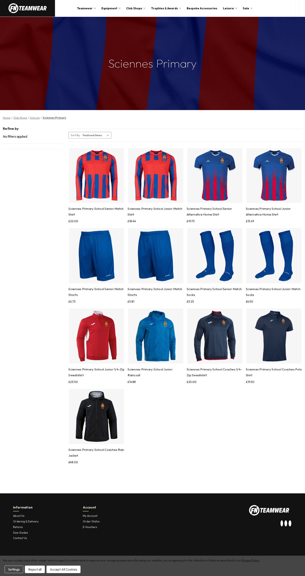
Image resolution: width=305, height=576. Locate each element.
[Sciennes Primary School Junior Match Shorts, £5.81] (155, 255)
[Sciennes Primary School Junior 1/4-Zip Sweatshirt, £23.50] (96, 336)
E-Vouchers (90, 527)
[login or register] (297, 8)
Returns (18, 527)
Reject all (34, 569)
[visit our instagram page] (282, 523)
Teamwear (85, 8)
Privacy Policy (250, 560)
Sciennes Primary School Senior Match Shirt (95, 211)
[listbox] (96, 135)
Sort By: (76, 135)
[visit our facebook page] (290, 523)
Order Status (91, 521)
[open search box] (292, 8)
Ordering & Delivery (26, 521)
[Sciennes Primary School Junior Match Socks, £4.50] (273, 255)
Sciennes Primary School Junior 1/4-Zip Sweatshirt (96, 372)
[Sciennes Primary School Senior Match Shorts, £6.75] (96, 255)
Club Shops (134, 8)
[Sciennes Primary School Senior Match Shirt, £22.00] (96, 175)
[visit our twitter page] (286, 523)
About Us (18, 515)
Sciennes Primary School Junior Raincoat (150, 372)
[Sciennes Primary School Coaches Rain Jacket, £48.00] (96, 416)
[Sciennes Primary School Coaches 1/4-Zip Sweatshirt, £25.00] (214, 336)
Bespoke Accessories (202, 8)
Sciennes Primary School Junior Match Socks (273, 292)
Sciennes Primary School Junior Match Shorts (155, 292)
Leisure (228, 8)
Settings (14, 569)
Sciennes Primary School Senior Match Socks (214, 292)
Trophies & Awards (164, 8)
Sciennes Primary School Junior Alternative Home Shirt (268, 211)
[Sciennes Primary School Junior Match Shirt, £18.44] (155, 175)
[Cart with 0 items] (302, 8)
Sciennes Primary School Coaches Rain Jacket (96, 452)
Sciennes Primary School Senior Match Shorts (95, 292)
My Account (90, 515)
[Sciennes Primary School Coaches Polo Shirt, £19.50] (273, 336)
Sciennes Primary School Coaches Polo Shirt (274, 372)
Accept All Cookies (63, 569)
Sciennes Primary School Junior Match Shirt (155, 211)
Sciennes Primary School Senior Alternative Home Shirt (209, 211)
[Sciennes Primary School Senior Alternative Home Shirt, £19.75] (214, 175)
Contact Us (20, 538)
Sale (246, 8)
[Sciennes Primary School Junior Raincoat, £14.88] (155, 336)
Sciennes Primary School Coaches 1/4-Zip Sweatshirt (214, 372)
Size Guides (20, 532)
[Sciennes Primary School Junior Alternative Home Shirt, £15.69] (273, 175)
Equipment (109, 8)
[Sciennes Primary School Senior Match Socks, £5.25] (214, 255)
